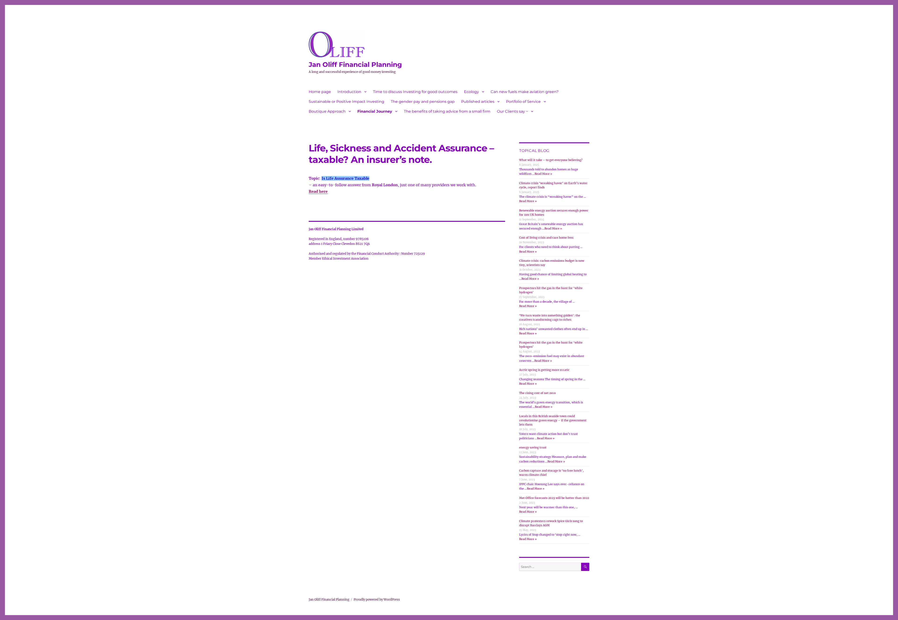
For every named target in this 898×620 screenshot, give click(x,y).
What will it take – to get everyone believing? (551, 160)
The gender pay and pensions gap (423, 101)
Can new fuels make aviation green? (524, 92)
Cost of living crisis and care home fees (546, 237)
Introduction (349, 92)
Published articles (477, 101)
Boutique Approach (327, 111)
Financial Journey (374, 111)
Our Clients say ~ (512, 111)
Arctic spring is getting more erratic (544, 370)
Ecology (471, 92)
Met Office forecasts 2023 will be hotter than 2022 (554, 498)
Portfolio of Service (523, 101)
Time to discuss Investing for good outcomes (415, 92)
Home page (320, 92)
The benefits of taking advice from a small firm (447, 111)
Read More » (543, 174)
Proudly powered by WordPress (377, 600)
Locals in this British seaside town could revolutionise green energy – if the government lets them (553, 420)
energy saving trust (533, 447)
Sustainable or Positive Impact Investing (346, 101)
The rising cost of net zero (537, 393)
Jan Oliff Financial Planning (355, 64)
